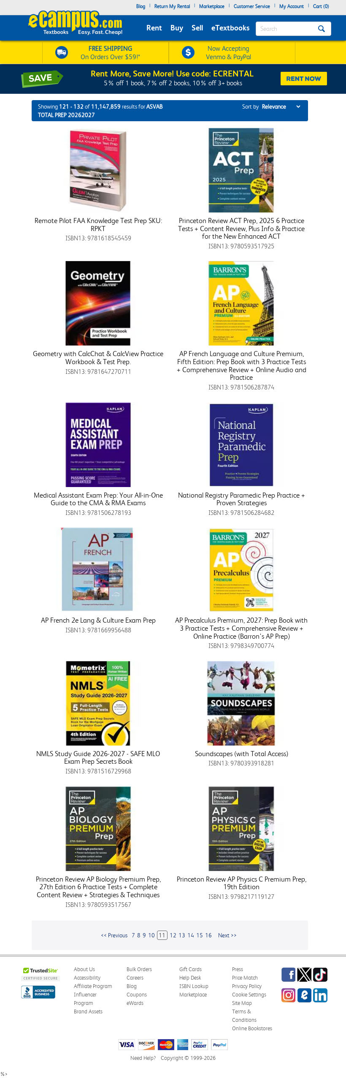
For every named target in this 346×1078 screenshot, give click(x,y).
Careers (135, 978)
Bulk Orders (139, 969)
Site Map (242, 1003)
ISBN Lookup (193, 986)
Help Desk (190, 978)
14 (190, 935)
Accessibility (87, 978)
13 (181, 935)
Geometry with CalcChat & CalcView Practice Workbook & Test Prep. (98, 357)
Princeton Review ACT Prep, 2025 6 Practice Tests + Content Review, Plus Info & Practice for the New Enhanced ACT (241, 228)
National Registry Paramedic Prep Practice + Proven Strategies (241, 499)
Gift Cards (190, 969)
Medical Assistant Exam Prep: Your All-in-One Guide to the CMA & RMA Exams (98, 499)
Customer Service (252, 6)
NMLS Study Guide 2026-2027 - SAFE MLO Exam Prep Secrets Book (98, 757)
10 (151, 935)
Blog (140, 6)
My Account (291, 6)
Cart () (321, 6)
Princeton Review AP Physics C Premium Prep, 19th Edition (241, 883)
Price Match (245, 978)
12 (173, 935)
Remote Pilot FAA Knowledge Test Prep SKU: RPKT (98, 224)
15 (199, 935)
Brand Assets (88, 1011)
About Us (84, 969)
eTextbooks (230, 27)
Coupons (137, 994)
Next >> (227, 935)
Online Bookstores (252, 1028)
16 (208, 935)
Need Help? (143, 1058)
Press (237, 969)
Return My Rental (172, 6)
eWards (135, 1003)
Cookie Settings (249, 994)
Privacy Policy (247, 986)
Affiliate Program (93, 986)
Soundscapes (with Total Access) (241, 753)
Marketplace (211, 6)
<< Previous (114, 935)
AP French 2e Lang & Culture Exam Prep (98, 620)
